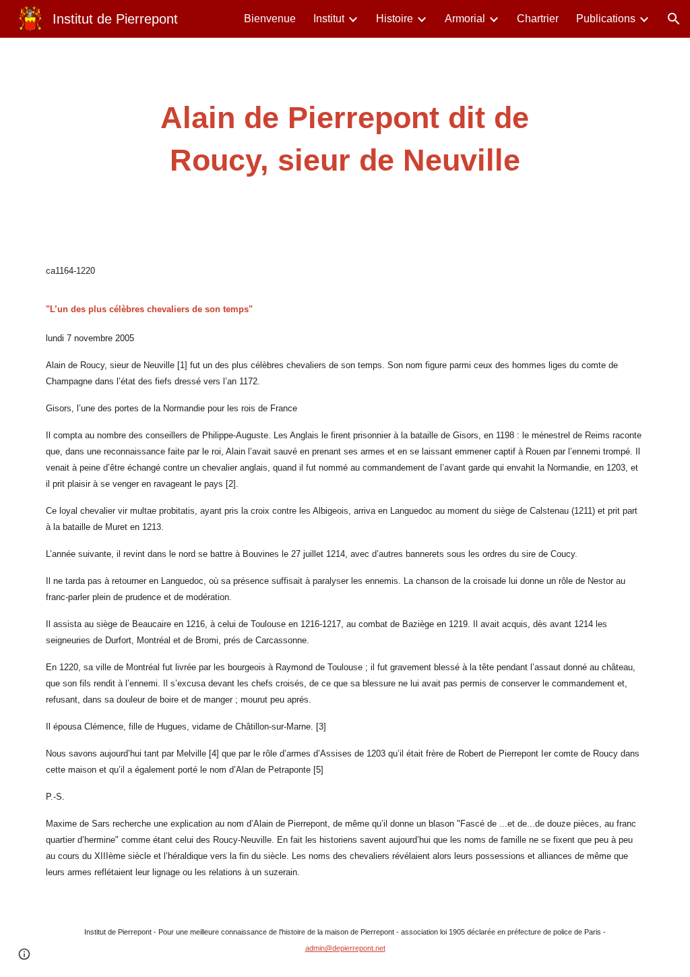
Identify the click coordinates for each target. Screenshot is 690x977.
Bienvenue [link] (270, 18)
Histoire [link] (394, 18)
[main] (344, 139)
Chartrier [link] (538, 18)
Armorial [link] (465, 18)
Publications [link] (605, 18)
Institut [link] (328, 18)
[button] (674, 19)
